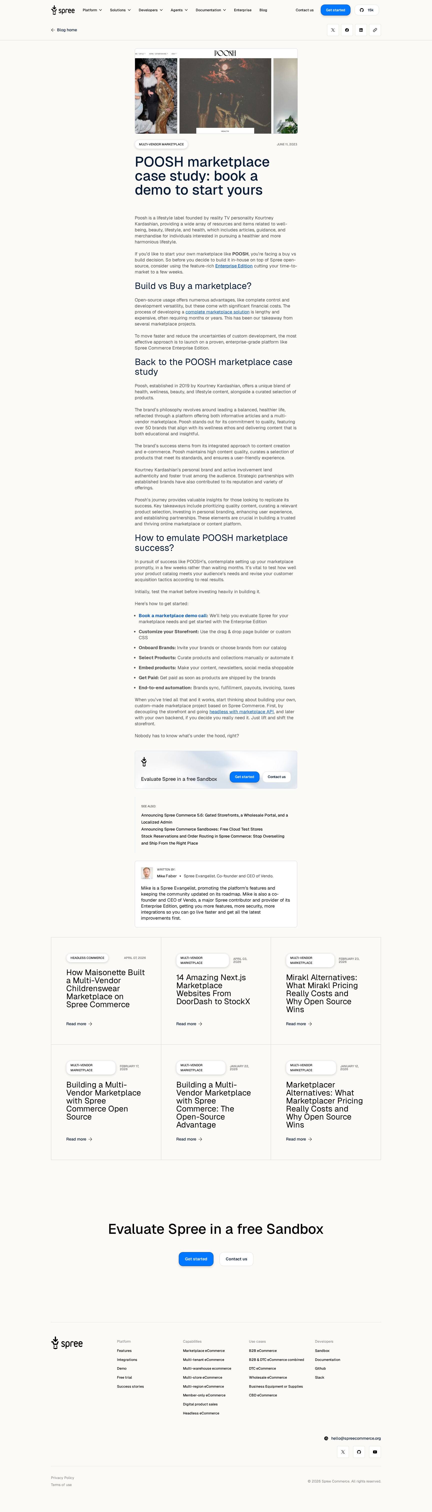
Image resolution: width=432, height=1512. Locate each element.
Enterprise (243, 10)
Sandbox (322, 1350)
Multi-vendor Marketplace (161, 144)
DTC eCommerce (262, 1368)
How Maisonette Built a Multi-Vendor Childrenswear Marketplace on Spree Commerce (105, 988)
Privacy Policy (62, 1477)
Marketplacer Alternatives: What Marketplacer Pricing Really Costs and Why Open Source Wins (324, 1104)
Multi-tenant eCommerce (203, 1359)
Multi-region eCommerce (203, 1386)
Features (124, 1350)
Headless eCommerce (201, 1413)
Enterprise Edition (234, 266)
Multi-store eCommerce (202, 1377)
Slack (319, 1377)
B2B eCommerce (263, 1350)
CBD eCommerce (263, 1395)
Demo (121, 1368)
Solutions (118, 10)
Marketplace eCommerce (204, 1350)
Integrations (127, 1359)
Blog (263, 10)
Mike (167, 876)
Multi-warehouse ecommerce (207, 1368)
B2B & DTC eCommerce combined (276, 1359)
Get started (244, 777)
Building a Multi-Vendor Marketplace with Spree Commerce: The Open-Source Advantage (213, 1104)
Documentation (208, 10)
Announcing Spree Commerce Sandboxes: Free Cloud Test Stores (202, 829)
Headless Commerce (87, 958)
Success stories (130, 1386)
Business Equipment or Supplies (276, 1386)
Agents (177, 10)
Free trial (124, 1377)
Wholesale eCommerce (268, 1377)
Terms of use (61, 1484)
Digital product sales (200, 1404)
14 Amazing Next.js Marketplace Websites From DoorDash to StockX (213, 989)
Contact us (305, 10)
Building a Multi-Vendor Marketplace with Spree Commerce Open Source (103, 1100)
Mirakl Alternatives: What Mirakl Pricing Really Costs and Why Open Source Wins (322, 993)
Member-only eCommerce (204, 1395)
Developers (148, 10)
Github (320, 1368)
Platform (90, 10)
